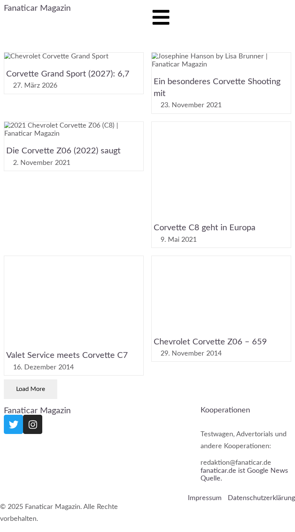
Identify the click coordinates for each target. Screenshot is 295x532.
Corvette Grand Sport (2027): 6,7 (67, 74)
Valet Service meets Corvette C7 (67, 355)
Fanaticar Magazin (37, 8)
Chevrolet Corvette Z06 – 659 (210, 341)
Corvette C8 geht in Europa (204, 228)
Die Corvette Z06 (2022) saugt (63, 151)
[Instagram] (32, 424)
